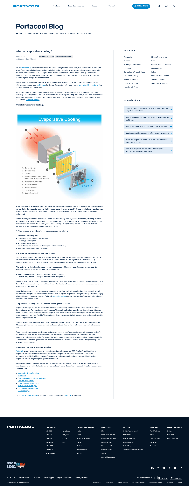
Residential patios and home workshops (32, 378)
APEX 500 (49, 431)
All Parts (79, 453)
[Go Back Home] (20, 427)
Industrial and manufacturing (28, 373)
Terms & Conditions (123, 482)
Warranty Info (127, 435)
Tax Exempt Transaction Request (133, 449)
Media (79, 431)
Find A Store (142, 6)
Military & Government (159, 57)
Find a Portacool (174, 427)
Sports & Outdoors (157, 79)
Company (154, 427)
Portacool (19, 351)
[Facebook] (163, 468)
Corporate (127, 68)
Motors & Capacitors (83, 438)
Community (153, 442)
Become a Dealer (128, 442)
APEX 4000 (49, 446)
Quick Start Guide (106, 442)
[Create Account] (159, 6)
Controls (79, 446)
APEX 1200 (49, 438)
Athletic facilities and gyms (27, 386)
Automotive (22, 376)
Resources (96, 6)
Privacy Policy (97, 482)
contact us (67, 396)
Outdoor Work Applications (161, 65)
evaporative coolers (59, 296)
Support (111, 6)
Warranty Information (81, 478)
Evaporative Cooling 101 (108, 438)
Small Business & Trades (160, 76)
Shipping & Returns (129, 438)
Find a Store (36, 478)
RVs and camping (24, 391)
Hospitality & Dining (131, 87)
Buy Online (170, 435)
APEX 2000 (49, 442)
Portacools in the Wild (108, 435)
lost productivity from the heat (89, 85)
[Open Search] (174, 6)
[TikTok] (180, 468)
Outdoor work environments (28, 388)
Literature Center (106, 449)
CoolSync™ (65, 435)
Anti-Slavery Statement (138, 482)
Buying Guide (66, 431)
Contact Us (153, 446)
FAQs (63, 442)
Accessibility (169, 482)
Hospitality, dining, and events (28, 383)
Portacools (51, 427)
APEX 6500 (49, 449)
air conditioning (25, 68)
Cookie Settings (109, 482)
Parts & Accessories (76, 6)
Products (56, 6)
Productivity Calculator (108, 457)
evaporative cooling (33, 100)
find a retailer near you (30, 396)
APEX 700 (49, 435)
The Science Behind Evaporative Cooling (35, 254)
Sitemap (180, 482)
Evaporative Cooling (131, 76)
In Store (169, 431)
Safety (153, 72)
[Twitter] (169, 468)
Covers (79, 435)
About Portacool (155, 431)
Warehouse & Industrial (159, 83)
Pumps (79, 442)
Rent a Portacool (172, 438)
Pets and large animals (26, 381)
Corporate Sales (155, 438)
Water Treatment (82, 449)
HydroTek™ (65, 438)
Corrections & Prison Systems (134, 72)
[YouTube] (174, 468)
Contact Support (128, 446)
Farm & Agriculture (130, 79)
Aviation (127, 61)
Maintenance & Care (107, 446)
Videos (103, 453)
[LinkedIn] (152, 468)
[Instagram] (157, 468)
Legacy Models (50, 453)
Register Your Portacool (130, 431)
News (153, 61)
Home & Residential (131, 83)
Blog (102, 431)
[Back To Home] (27, 6)
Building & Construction (132, 65)
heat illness (41, 85)
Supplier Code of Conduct (155, 482)
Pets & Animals (156, 68)
